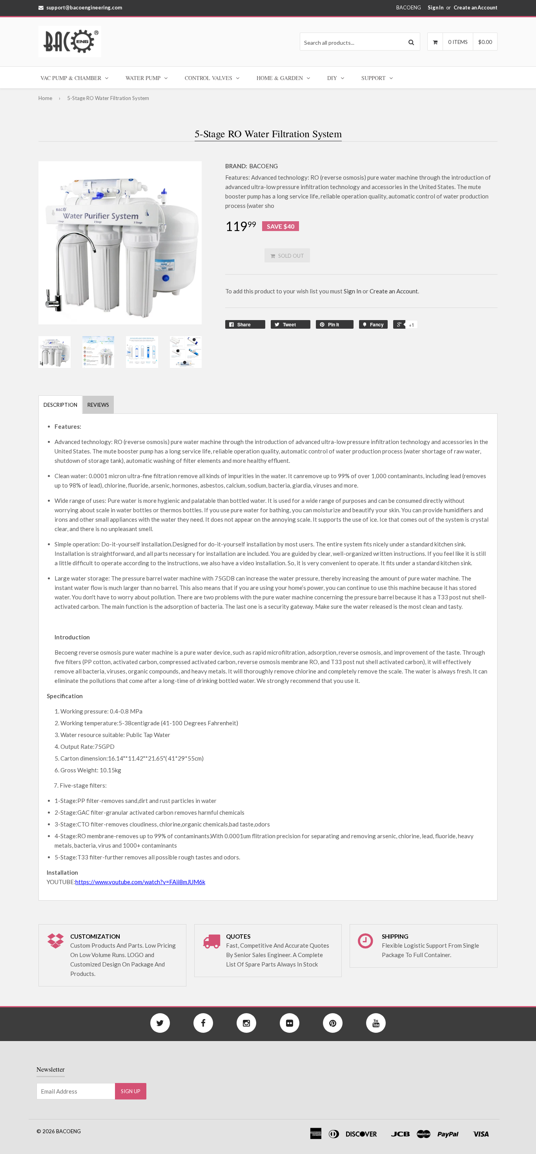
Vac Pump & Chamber (71, 78)
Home (45, 98)
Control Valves (209, 78)
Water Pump (144, 78)
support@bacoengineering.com (84, 7)
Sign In (435, 7)
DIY (333, 78)
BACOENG (263, 165)
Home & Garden (280, 78)
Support (374, 78)
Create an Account (476, 7)
